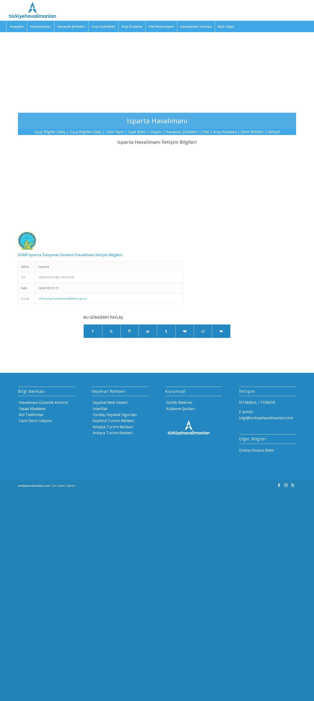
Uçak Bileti (137, 131)
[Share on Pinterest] (130, 331)
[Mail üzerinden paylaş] (221, 331)
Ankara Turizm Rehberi (112, 432)
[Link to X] (292, 485)
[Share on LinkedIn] (148, 331)
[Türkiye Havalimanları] (32, 10)
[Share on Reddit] (203, 331)
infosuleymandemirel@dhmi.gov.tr (63, 298)
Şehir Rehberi (252, 131)
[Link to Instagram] (285, 485)
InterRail (99, 408)
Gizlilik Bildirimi (178, 402)
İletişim (274, 131)
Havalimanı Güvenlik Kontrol (43, 402)
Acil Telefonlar (31, 414)
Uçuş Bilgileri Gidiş (85, 131)
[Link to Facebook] (278, 485)
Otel (205, 131)
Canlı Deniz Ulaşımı (35, 420)
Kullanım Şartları (180, 408)
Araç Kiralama (225, 131)
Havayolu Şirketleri (182, 131)
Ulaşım (156, 131)
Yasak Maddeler (32, 408)
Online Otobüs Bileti (256, 450)
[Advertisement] (157, 69)
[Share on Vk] (185, 331)
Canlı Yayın (114, 131)
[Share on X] (111, 331)
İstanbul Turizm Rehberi (113, 420)
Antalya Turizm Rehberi (112, 426)
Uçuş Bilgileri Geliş (50, 131)
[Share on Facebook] (93, 331)
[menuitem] (16, 26)
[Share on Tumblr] (166, 331)
